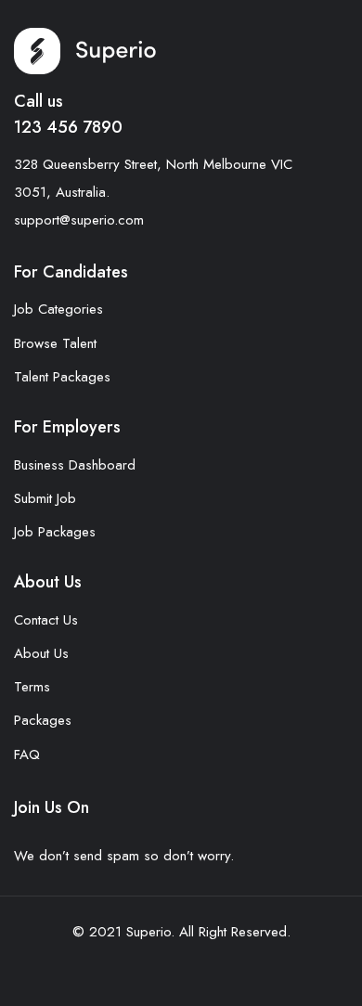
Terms (32, 687)
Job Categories (58, 309)
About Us (41, 653)
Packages (42, 720)
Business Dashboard (75, 465)
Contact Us (46, 620)
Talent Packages (62, 377)
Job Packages (55, 532)
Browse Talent (55, 343)
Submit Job (45, 498)
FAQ (27, 754)
